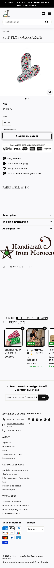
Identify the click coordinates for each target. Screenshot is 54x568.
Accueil (5, 31)
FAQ (4, 481)
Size (4, 116)
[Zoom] (49, 92)
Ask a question (11, 228)
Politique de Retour (11, 485)
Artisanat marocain (11, 501)
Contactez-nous (10, 474)
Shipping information (15, 221)
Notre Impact (8, 446)
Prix (4, 104)
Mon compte (8, 458)
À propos (7, 442)
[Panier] (43, 13)
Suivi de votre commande (15, 470)
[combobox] (27, 22)
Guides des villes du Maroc (15, 505)
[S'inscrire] (43, 398)
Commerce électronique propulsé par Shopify (25, 562)
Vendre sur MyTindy (12, 454)
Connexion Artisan (11, 513)
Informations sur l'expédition (16, 478)
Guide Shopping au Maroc (15, 509)
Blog (4, 450)
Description (9, 215)
